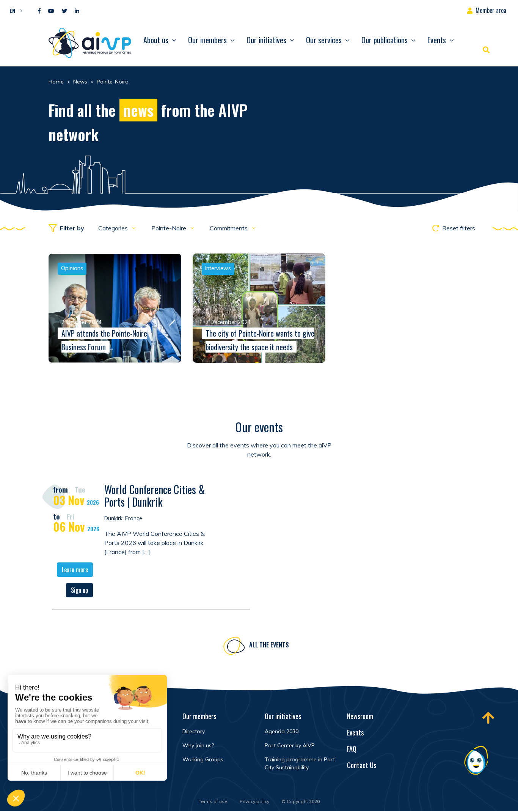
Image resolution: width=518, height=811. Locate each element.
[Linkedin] (77, 11)
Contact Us (361, 765)
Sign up (79, 590)
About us (155, 40)
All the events (269, 644)
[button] (14, 10)
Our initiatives (266, 40)
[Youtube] (51, 11)
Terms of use (213, 801)
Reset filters (458, 228)
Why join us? (198, 745)
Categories (113, 228)
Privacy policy (254, 801)
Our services (324, 40)
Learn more (75, 569)
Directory (193, 731)
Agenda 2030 (281, 731)
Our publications (384, 40)
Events (436, 40)
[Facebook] (39, 11)
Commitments (229, 228)
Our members (207, 40)
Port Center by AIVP (290, 745)
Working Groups (202, 759)
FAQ (351, 749)
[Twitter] (64, 11)
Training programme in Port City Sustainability (300, 763)
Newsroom (360, 716)
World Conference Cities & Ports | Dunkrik (154, 496)
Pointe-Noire (169, 228)
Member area (491, 10)
